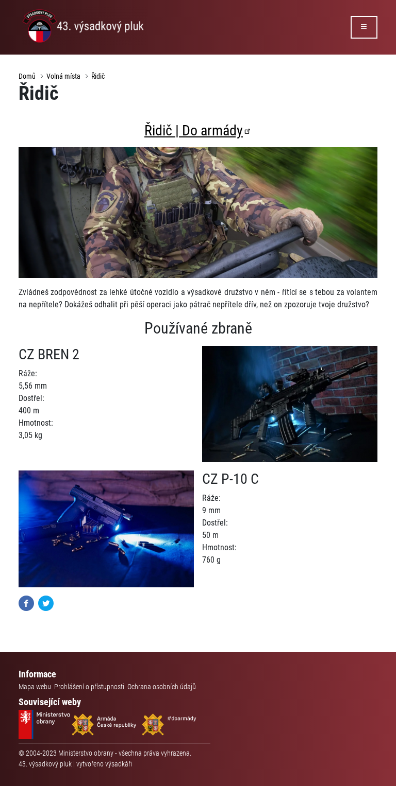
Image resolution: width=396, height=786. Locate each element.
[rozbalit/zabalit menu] (364, 27)
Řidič (98, 76)
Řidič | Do (193, 130)
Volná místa (63, 76)
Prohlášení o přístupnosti (89, 687)
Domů (27, 76)
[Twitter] (46, 602)
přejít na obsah (28, 7)
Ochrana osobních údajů (161, 687)
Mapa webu (35, 687)
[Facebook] (26, 602)
